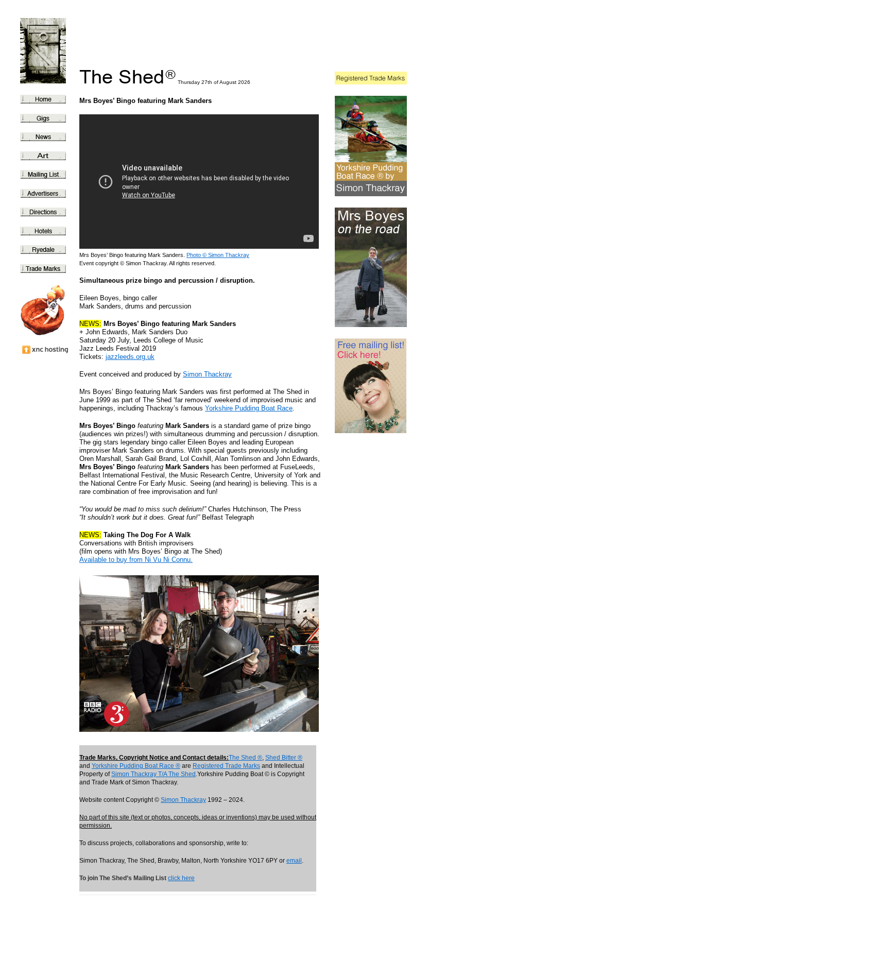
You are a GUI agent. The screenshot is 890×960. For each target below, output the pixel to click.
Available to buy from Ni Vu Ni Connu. (136, 559)
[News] (38, 137)
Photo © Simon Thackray (217, 255)
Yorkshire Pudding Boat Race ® (136, 765)
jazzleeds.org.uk (130, 357)
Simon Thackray (207, 374)
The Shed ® (245, 757)
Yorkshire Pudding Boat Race (249, 408)
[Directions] (38, 213)
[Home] (38, 100)
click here (181, 878)
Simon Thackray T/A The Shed (153, 774)
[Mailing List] (38, 175)
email (294, 860)
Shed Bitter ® (283, 757)
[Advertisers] (38, 194)
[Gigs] (38, 119)
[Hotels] (38, 232)
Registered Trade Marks (226, 765)
